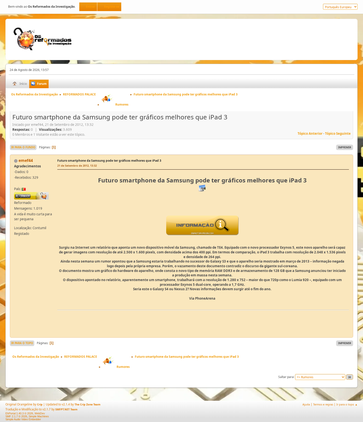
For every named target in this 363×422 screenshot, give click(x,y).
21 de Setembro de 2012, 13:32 (77, 165)
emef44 (26, 160)
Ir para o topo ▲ (347, 404)
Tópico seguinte (338, 133)
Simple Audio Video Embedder (23, 419)
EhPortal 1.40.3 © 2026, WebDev (25, 413)
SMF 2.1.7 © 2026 (16, 416)
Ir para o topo (22, 343)
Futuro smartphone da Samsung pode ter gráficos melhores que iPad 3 (109, 160)
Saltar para (286, 377)
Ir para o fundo (23, 147)
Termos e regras (323, 404)
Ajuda (306, 404)
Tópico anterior (310, 133)
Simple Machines (39, 416)
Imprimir (344, 147)
